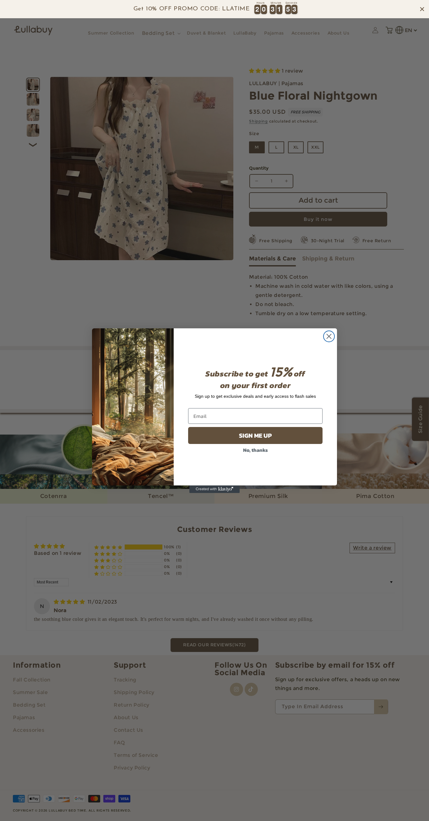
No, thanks (255, 450)
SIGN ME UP (255, 435)
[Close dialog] (328, 336)
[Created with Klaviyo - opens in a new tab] (214, 489)
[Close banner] (422, 9)
